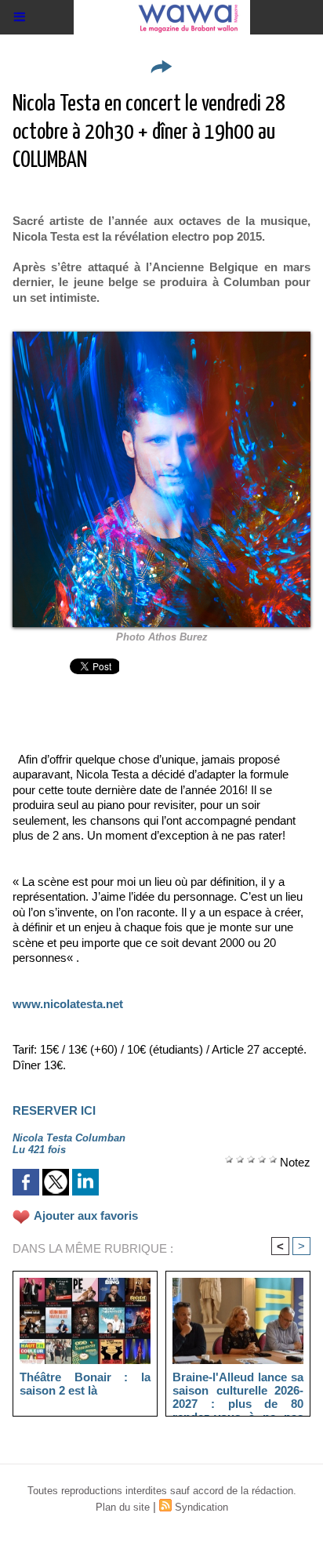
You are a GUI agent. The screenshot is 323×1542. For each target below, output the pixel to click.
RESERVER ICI (54, 1110)
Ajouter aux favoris (86, 1215)
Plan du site (123, 1507)
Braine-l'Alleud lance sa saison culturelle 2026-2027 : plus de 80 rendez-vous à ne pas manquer (237, 1390)
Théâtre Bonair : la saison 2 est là (85, 1383)
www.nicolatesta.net (68, 1003)
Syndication (201, 1507)
